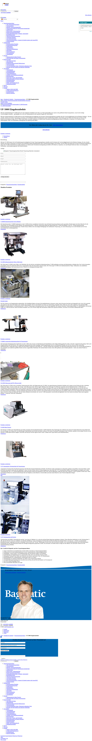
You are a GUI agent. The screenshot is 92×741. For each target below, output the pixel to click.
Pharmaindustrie (10, 76)
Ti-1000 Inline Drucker (6, 427)
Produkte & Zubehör (8, 99)
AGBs (4, 633)
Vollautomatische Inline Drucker (13, 57)
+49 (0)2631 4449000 (8, 624)
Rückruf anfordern (10, 93)
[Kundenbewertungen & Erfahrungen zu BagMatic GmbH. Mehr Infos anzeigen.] (80, 22)
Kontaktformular (10, 91)
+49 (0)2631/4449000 (6, 12)
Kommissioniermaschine (11, 45)
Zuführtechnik (9, 29)
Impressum (5, 631)
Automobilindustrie (10, 71)
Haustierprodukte (10, 81)
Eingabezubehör (21, 184)
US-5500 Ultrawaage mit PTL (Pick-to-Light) (11, 383)
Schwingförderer (10, 53)
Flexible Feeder (4, 101)
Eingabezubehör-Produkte (12, 44)
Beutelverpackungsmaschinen (13, 32)
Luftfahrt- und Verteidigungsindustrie (14, 75)
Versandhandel (9, 69)
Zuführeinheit (9, 46)
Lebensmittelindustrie (11, 73)
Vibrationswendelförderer (12, 49)
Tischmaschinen (10, 26)
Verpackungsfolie (10, 64)
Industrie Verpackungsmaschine (13, 27)
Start (2, 99)
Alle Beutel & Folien (11, 60)
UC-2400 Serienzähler (6, 105)
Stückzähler (9, 50)
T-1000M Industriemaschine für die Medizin (11, 221)
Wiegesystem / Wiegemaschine (13, 31)
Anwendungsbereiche (11, 38)
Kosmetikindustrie (10, 72)
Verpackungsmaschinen (19, 99)
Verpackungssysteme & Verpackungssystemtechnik (18, 28)
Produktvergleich (10, 41)
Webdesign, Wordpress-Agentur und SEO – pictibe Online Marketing (14, 659)
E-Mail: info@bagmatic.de (12, 90)
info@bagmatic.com (9, 626)
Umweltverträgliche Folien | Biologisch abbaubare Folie (19, 66)
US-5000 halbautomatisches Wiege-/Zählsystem (11, 262)
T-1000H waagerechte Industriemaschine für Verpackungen (14, 341)
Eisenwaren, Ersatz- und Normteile (14, 77)
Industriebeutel (9, 62)
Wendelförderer (9, 47)
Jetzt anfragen (88, 15)
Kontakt (5, 629)
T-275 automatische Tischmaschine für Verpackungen (13, 466)
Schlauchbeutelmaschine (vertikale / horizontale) (17, 33)
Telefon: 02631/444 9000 (12, 89)
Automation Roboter (11, 37)
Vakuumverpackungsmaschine (13, 36)
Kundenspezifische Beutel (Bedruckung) (15, 63)
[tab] (47, 136)
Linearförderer (9, 54)
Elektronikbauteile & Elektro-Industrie (15, 79)
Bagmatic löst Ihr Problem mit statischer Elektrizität (18, 67)
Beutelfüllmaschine (10, 35)
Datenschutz (6, 630)
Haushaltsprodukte (10, 80)
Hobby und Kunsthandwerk (12, 82)
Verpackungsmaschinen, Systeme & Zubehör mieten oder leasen (22, 40)
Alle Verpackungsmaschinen (12, 24)
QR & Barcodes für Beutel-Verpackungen (15, 58)
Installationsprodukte (11, 84)
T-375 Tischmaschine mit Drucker (8, 537)
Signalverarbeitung (10, 51)
